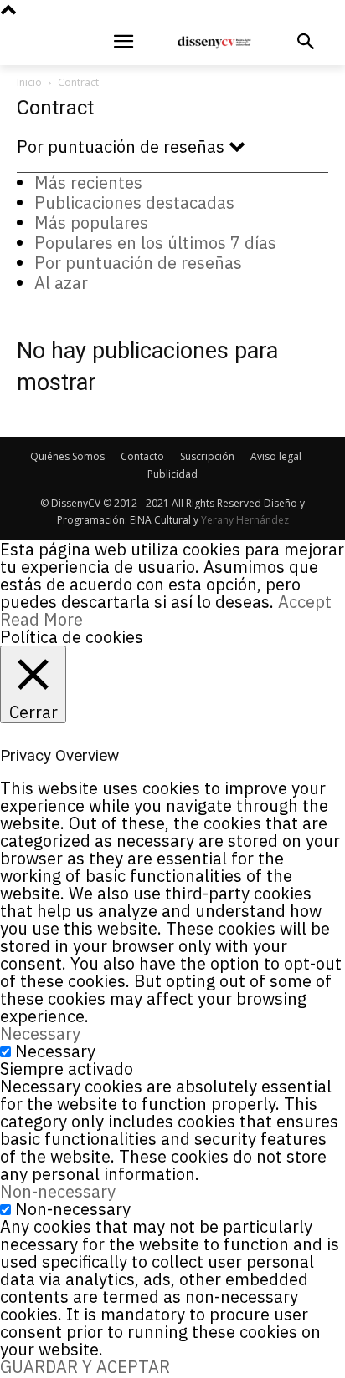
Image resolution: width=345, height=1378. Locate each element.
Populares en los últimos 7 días (155, 242)
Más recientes (88, 182)
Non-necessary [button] (58, 1191)
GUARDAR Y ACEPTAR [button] (85, 1366)
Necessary (55, 1051)
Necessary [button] (40, 1033)
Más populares (91, 222)
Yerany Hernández (245, 520)
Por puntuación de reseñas (138, 262)
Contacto (142, 456)
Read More (41, 619)
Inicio (29, 82)
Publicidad (172, 474)
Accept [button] (305, 601)
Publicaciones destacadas (134, 202)
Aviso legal (275, 456)
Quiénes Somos (67, 456)
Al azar (61, 282)
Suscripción (207, 456)
